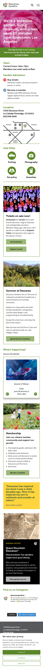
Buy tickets (12, 80)
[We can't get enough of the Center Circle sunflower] (36, 608)
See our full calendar (11, 354)
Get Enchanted (16, 242)
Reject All (21, 663)
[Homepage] (11, 5)
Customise (21, 658)
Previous (7, 394)
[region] (21, 650)
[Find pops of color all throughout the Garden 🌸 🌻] (21, 608)
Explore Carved (16, 249)
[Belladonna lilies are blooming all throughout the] (29, 608)
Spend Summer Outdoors (20, 339)
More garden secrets (18, 579)
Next (35, 394)
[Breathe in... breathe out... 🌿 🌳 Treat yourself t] (6, 608)
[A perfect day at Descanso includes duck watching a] (14, 608)
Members (7, 69)
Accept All (21, 652)
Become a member (16, 90)
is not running (29, 50)
